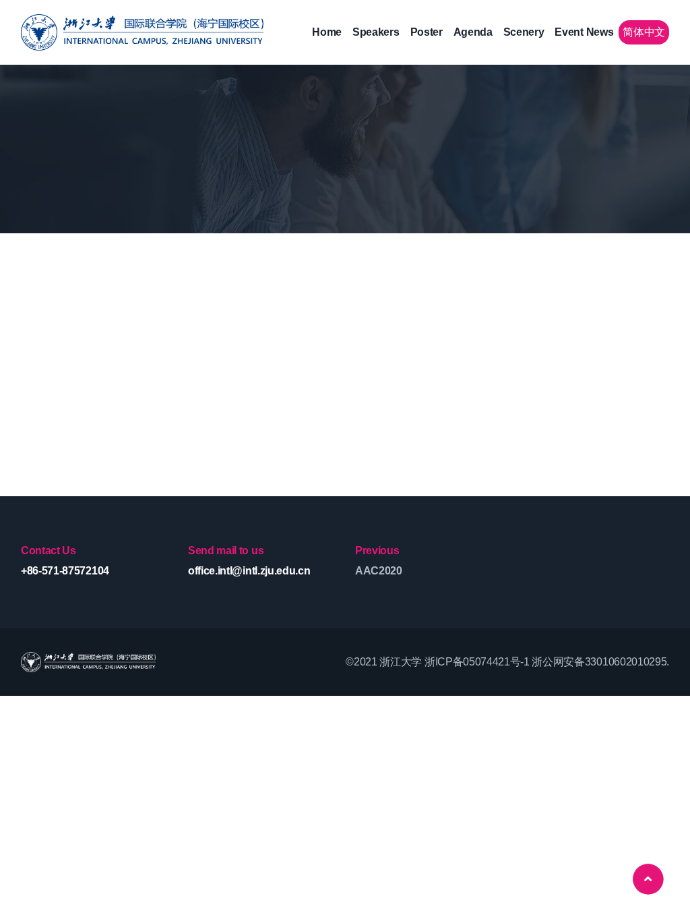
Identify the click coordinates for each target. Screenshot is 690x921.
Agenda (473, 32)
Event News (584, 32)
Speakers (375, 32)
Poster (426, 32)
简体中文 (644, 32)
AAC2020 (378, 570)
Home (327, 32)
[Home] (142, 32)
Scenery (523, 32)
